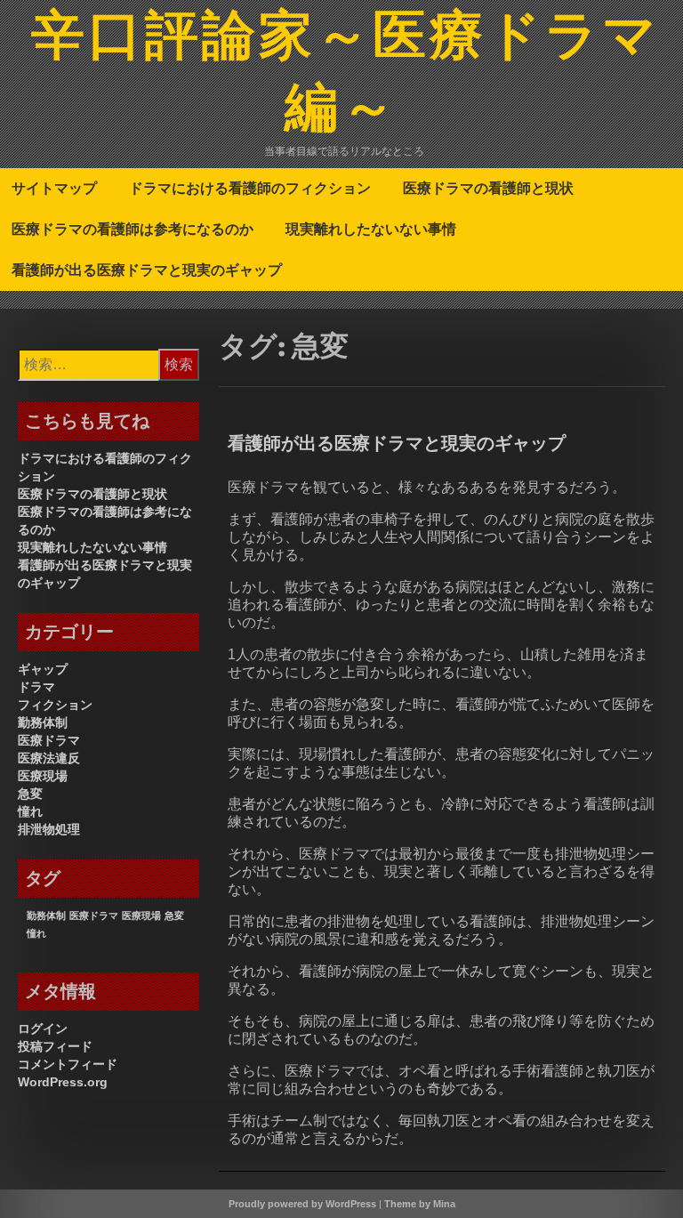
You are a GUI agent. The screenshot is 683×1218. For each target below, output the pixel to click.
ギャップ (43, 669)
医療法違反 (49, 758)
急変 (30, 793)
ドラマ (36, 687)
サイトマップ (54, 188)
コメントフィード (67, 1064)
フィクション (55, 705)
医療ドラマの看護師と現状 (488, 188)
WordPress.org (63, 1082)
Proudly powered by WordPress (302, 1203)
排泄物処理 (49, 829)
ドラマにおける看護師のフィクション (250, 188)
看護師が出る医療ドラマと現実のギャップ (147, 269)
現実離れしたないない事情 (370, 229)
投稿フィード (55, 1046)
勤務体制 (43, 722)
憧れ (30, 811)
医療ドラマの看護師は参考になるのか (132, 229)
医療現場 (43, 776)
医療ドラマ (49, 740)
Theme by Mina (419, 1203)
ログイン (43, 1028)
